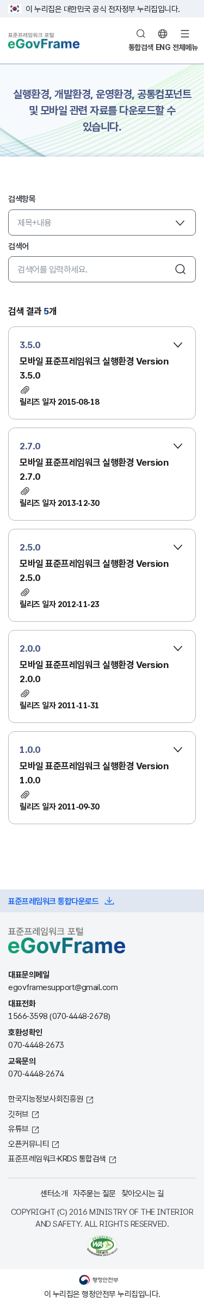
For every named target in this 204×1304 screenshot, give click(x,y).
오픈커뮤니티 (28, 1143)
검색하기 (180, 269)
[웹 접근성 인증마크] (102, 1245)
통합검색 (140, 47)
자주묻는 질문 (94, 1193)
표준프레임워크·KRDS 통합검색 (57, 1158)
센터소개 (53, 1193)
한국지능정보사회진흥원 (45, 1098)
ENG (163, 47)
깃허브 (18, 1113)
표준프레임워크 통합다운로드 (53, 900)
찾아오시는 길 (142, 1193)
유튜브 (18, 1128)
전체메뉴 (184, 47)
